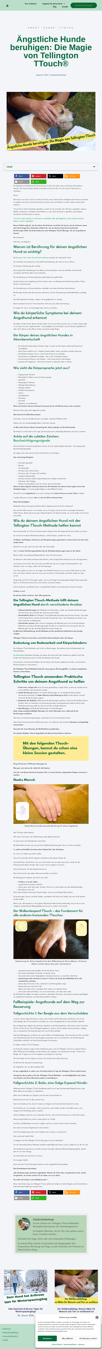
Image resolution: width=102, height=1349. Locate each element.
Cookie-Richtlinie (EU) (10, 1336)
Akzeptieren (47, 1338)
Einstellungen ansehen (88, 1338)
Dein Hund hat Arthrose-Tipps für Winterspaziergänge (25, 1310)
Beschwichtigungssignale (31, 440)
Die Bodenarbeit (19, 655)
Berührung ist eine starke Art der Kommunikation (31, 257)
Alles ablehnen (67, 1338)
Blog (54, 7)
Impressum (81, 1344)
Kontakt (65, 7)
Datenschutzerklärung (70, 1344)
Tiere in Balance (31, 4)
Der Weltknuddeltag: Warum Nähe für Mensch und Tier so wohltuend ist (76, 1310)
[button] (97, 1317)
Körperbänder (18, 662)
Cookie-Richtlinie (57, 1344)
